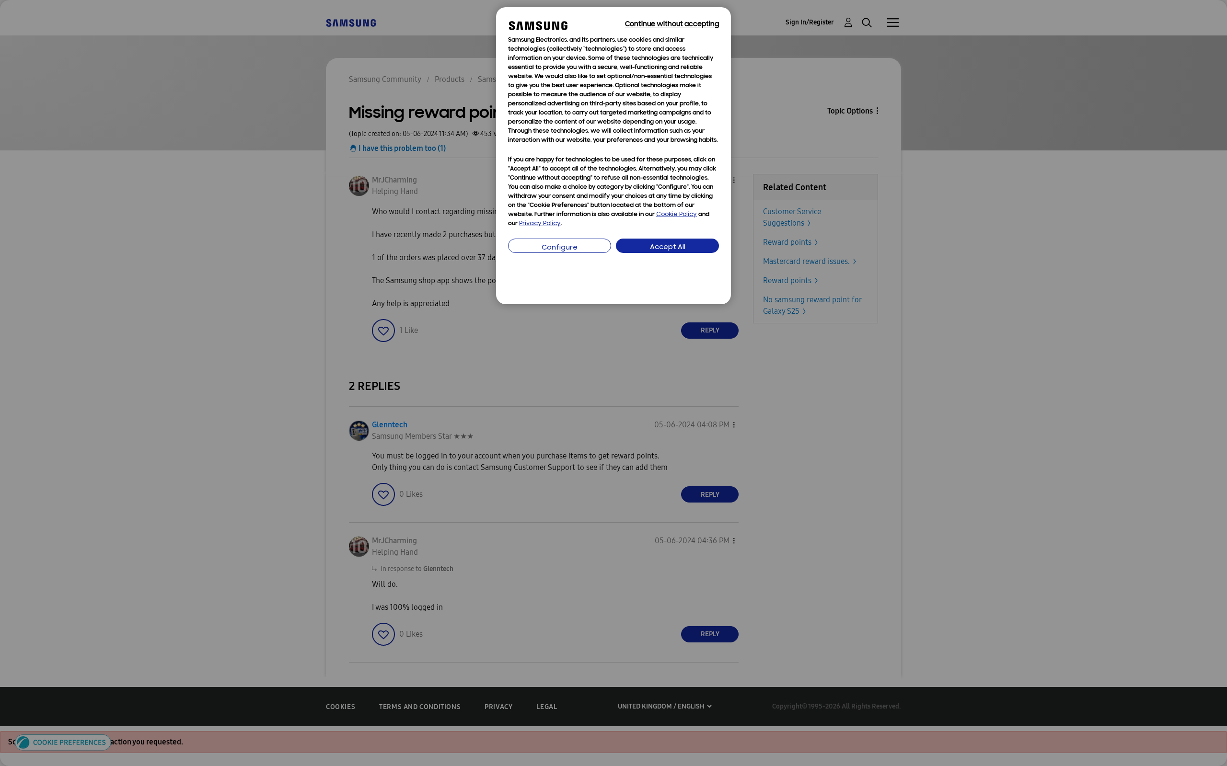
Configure (560, 248)
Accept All (667, 247)
